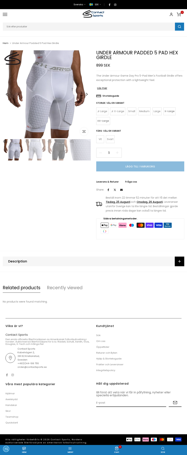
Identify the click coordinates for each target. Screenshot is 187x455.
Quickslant (11, 422)
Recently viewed (65, 288)
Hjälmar (10, 393)
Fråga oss (131, 181)
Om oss (100, 341)
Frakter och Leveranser (109, 364)
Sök (98, 335)
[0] (179, 14)
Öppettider (102, 347)
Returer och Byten (106, 353)
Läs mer (102, 88)
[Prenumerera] (175, 403)
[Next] (84, 94)
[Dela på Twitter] (114, 189)
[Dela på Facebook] (108, 189)
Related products (21, 288)
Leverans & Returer (107, 181)
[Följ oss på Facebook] (109, 4)
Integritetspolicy (105, 370)
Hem (5, 43)
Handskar (11, 405)
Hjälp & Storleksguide (109, 358)
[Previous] (9, 94)
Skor (8, 411)
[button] (6, 449)
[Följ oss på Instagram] (115, 4)
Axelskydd (11, 399)
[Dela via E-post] (121, 189)
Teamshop (11, 417)
